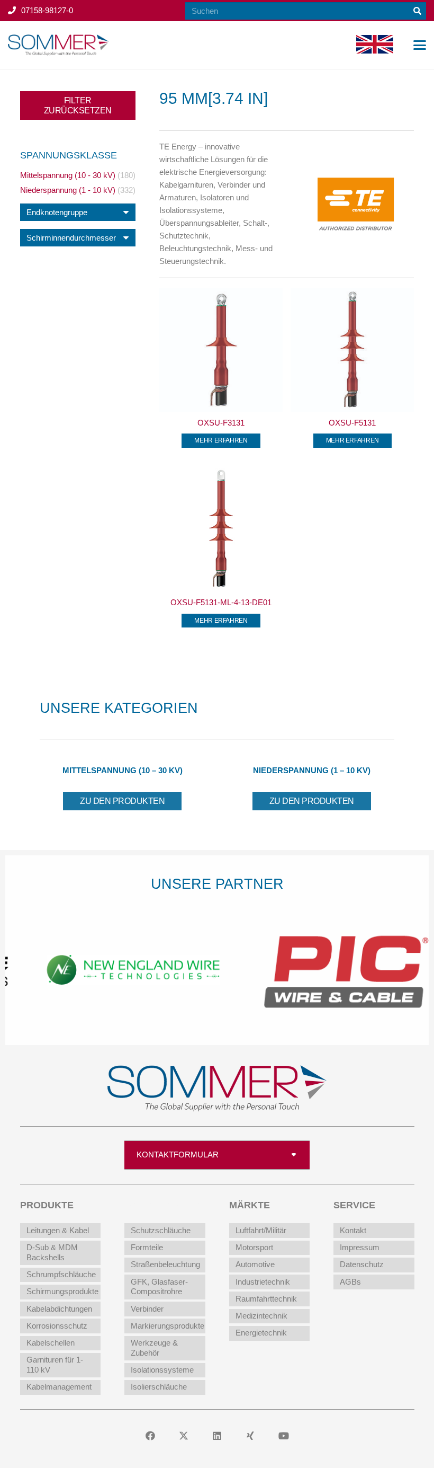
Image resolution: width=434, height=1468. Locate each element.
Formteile (147, 1247)
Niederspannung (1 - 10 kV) (67, 189)
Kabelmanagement (59, 1386)
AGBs (350, 1281)
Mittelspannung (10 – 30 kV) (122, 770)
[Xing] (251, 1436)
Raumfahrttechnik (266, 1298)
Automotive (255, 1264)
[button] (419, 45)
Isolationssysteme (162, 1369)
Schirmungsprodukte (62, 1291)
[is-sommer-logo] (58, 45)
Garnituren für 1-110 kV (54, 1364)
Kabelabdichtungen (59, 1308)
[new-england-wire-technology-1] (111, 969)
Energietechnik (261, 1332)
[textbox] (56, 212)
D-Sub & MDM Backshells (52, 1252)
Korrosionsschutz (56, 1325)
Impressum (359, 1247)
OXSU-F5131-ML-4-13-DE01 (221, 602)
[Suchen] (417, 11)
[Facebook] (150, 1436)
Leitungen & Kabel (57, 1230)
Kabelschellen (50, 1342)
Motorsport (254, 1247)
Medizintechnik (261, 1315)
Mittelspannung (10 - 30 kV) (67, 175)
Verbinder (147, 1308)
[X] (184, 1436)
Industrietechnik (263, 1281)
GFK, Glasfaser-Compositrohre (159, 1286)
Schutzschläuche (161, 1230)
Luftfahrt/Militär (261, 1230)
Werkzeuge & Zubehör (154, 1347)
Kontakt (353, 1230)
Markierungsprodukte (167, 1325)
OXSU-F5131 (352, 422)
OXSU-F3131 (221, 422)
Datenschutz (362, 1264)
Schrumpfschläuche (61, 1274)
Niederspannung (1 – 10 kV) (311, 770)
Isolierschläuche (159, 1386)
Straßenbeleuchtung (165, 1264)
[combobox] (77, 212)
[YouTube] (284, 1436)
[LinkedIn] (217, 1436)
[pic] (323, 969)
